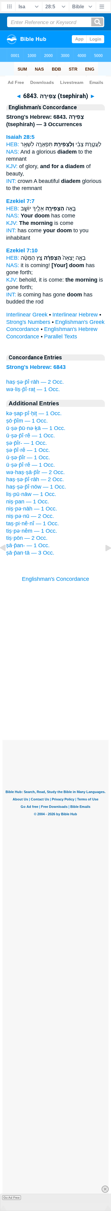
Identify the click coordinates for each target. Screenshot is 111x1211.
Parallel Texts (60, 336)
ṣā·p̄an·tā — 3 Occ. (30, 553)
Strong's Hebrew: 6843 (36, 367)
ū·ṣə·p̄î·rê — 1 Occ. (30, 435)
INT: (11, 181)
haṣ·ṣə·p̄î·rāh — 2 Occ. (35, 382)
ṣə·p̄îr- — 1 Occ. (26, 443)
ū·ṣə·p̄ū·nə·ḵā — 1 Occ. (35, 428)
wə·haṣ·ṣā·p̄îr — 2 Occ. (35, 472)
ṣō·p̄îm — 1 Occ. (27, 421)
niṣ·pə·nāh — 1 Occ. (31, 509)
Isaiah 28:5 (20, 137)
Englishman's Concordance (55, 579)
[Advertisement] (55, 702)
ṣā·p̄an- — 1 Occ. (28, 545)
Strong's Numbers (28, 322)
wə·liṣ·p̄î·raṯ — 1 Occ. (33, 389)
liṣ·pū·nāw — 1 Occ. (31, 494)
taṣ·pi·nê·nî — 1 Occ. (32, 523)
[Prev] (7, 562)
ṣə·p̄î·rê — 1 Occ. (28, 450)
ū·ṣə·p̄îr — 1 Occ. (28, 457)
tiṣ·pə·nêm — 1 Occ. (31, 531)
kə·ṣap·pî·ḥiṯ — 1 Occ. (34, 413)
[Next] (103, 562)
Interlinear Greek (26, 315)
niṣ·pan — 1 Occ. (27, 501)
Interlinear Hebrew (75, 315)
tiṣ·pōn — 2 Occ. (26, 538)
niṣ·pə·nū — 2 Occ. (30, 516)
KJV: (12, 166)
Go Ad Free (11, 1197)
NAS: (12, 152)
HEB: (12, 144)
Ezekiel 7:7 (20, 201)
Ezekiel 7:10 (22, 250)
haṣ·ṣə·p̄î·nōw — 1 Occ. (36, 487)
